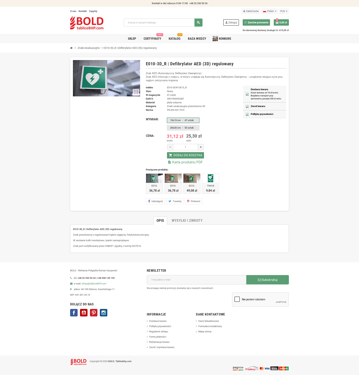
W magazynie (153, 95)
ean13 (149, 98)
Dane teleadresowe (208, 321)
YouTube (84, 312)
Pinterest (195, 201)
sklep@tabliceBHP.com (94, 283)
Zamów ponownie (256, 22)
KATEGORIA (151, 106)
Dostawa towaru (158, 321)
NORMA (149, 110)
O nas (73, 11)
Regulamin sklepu (158, 331)
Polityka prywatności (160, 326)
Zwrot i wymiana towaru (161, 347)
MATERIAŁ (150, 102)
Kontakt (83, 11)
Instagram (103, 312)
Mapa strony (204, 331)
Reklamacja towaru (159, 342)
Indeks (149, 87)
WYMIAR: (152, 119)
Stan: (148, 91)
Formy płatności (157, 336)
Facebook (74, 312)
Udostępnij (157, 201)
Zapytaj (93, 11)
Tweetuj (177, 201)
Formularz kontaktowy (210, 326)
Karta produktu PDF (185, 162)
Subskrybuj (269, 280)
